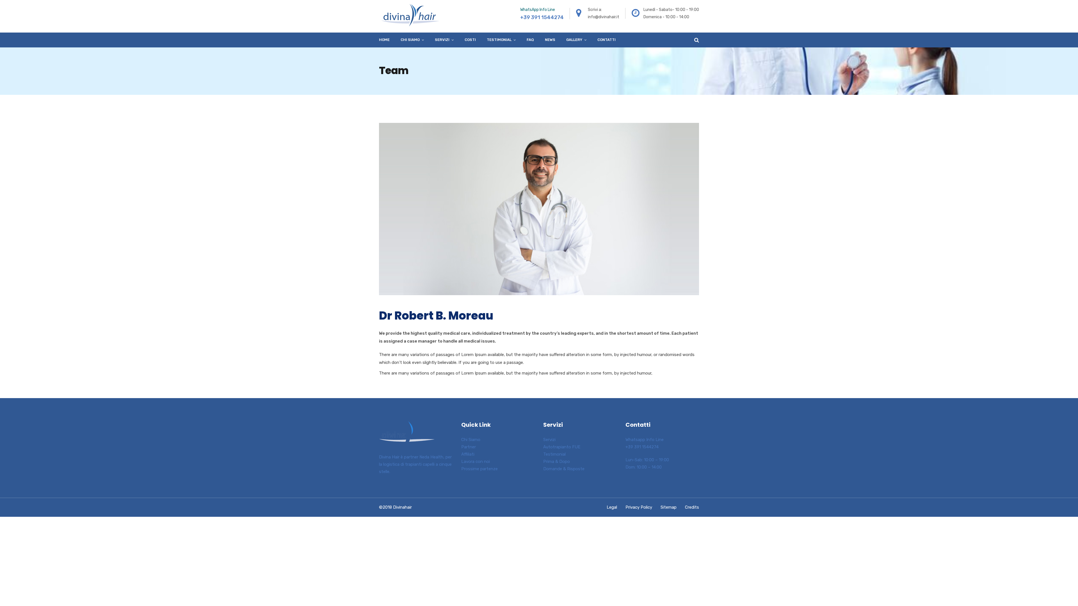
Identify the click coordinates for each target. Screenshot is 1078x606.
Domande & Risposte (563, 468)
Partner (468, 446)
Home (384, 40)
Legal (612, 507)
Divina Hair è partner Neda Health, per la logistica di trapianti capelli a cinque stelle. (415, 464)
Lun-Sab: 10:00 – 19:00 (647, 459)
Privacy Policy (638, 507)
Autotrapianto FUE (561, 446)
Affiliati (467, 454)
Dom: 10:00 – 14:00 (643, 467)
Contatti (606, 40)
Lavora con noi (475, 461)
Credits (692, 507)
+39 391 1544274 (642, 446)
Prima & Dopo (556, 461)
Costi (470, 40)
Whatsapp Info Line (644, 439)
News (550, 40)
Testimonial (499, 40)
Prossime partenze (479, 468)
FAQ (530, 40)
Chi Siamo (470, 439)
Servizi (442, 40)
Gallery (574, 40)
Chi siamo (410, 40)
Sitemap (669, 507)
